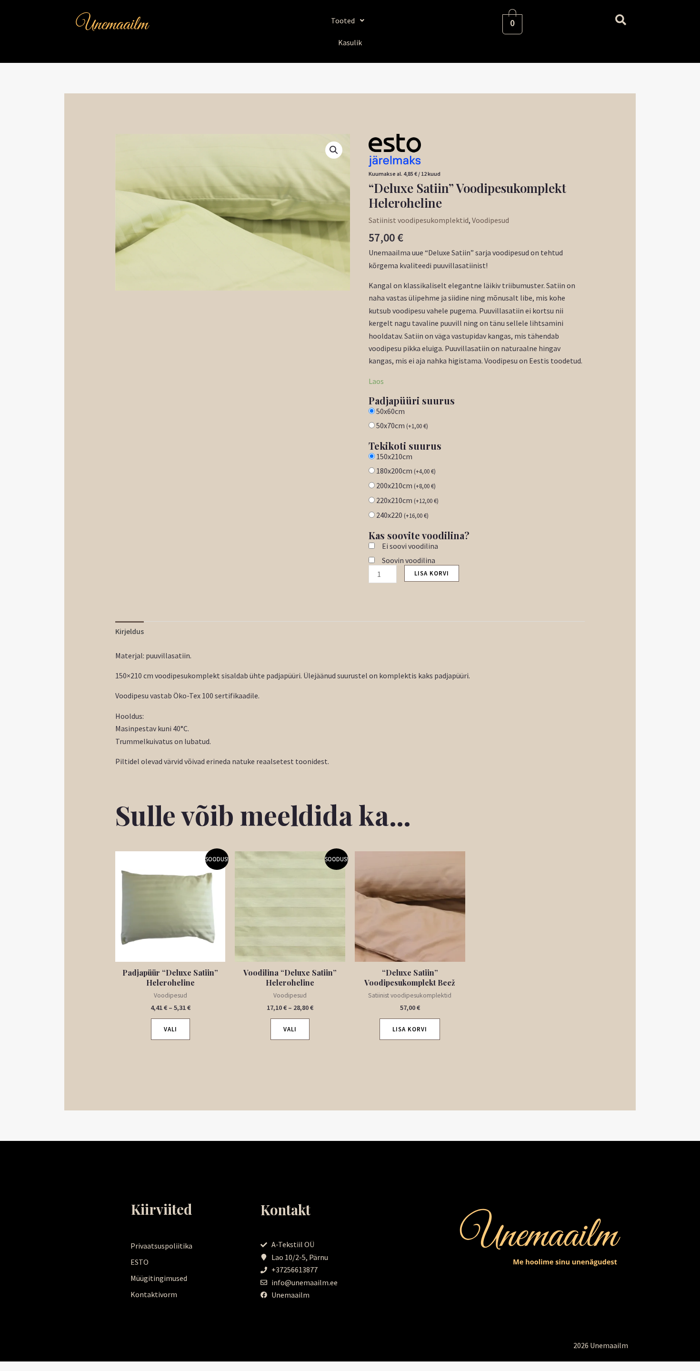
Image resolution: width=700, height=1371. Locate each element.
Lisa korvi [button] (409, 1029)
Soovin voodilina (408, 560)
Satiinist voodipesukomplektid (419, 220)
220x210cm (407, 500)
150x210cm (394, 456)
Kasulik (350, 42)
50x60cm (390, 411)
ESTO (139, 1262)
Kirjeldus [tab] (129, 631)
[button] (350, 20)
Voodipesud (490, 220)
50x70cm (402, 425)
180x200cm (406, 470)
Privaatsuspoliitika (161, 1245)
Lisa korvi (431, 573)
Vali (170, 1029)
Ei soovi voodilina (410, 546)
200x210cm (406, 485)
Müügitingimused (158, 1278)
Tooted (343, 20)
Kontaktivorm (153, 1294)
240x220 (402, 515)
